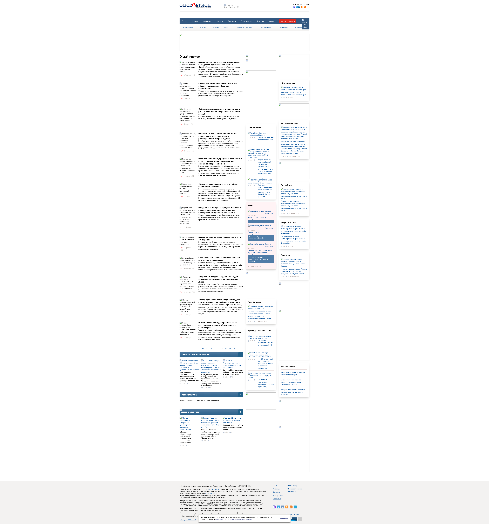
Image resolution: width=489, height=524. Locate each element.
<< (203, 348)
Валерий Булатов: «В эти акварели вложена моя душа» (233, 427)
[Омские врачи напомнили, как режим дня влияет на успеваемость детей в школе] (261, 308)
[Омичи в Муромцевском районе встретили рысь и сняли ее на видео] (233, 364)
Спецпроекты (254, 127)
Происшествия (246, 21)
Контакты (276, 492)
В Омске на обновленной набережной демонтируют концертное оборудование (185, 437)
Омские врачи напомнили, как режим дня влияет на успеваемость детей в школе (259, 316)
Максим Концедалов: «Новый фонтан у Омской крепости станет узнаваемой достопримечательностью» (191, 376)
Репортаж (285, 255)
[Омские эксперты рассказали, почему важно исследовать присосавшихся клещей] (188, 67)
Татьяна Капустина (269, 212)
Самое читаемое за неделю (195, 354)
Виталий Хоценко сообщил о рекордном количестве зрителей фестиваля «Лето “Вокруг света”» (210, 434)
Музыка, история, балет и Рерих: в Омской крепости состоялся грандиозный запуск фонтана (294, 271)
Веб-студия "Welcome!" (188, 520)
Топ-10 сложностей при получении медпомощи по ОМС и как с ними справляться (266, 363)
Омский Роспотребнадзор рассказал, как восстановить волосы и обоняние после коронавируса (217, 325)
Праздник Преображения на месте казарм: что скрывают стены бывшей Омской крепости (265, 191)
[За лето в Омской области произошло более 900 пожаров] (294, 88)
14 (226, 348)
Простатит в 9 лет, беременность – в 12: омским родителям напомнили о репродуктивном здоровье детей (217, 136)
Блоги (226, 27)
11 (215, 348)
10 (211, 348)
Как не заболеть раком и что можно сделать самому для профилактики (219, 258)
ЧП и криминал (288, 83)
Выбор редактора (190, 411)
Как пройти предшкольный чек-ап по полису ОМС (265, 342)
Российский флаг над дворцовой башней (266, 138)
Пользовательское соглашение (295, 490)
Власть (195, 21)
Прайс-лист (277, 499)
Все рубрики (278, 495)
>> (241, 348)
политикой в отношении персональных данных (233, 519)
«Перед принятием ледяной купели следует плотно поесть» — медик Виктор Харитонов (219, 300)
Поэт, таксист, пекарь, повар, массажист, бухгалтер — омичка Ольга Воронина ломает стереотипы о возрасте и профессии (211, 380)
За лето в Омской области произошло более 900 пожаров (293, 93)
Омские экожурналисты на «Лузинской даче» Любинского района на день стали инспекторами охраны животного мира (294, 206)
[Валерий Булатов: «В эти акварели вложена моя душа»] (233, 420)
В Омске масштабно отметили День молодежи (199, 401)
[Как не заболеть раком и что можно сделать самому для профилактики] (188, 261)
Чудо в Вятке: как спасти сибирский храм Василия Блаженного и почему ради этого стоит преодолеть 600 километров (265, 167)
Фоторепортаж (189, 394)
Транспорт (232, 21)
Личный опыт (283, 27)
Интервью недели (289, 123)
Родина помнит (254, 232)
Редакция (276, 489)
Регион (184, 21)
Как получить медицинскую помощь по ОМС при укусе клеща (266, 383)
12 (218, 348)
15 (230, 348)
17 (237, 348)
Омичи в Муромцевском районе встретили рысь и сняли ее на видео (233, 372)
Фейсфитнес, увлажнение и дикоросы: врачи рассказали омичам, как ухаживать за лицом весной (219, 111)
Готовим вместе (300, 27)
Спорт (271, 21)
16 (234, 348)
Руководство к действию (244, 27)
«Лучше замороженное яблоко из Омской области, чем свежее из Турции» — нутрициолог (217, 86)
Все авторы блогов (254, 266)
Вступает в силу (266, 27)
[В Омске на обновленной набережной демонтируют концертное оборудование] (190, 424)
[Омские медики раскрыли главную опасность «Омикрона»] (188, 240)
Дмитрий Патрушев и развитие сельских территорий (293, 373)
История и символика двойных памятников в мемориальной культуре (293, 391)
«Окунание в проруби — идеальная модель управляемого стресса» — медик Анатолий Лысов (218, 279)
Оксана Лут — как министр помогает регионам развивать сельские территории (292, 382)
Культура (260, 21)
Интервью (216, 27)
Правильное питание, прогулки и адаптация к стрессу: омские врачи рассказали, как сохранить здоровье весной (220, 161)
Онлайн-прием (188, 27)
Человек (219, 21)
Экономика (207, 21)
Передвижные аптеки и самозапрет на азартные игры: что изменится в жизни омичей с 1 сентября (293, 239)
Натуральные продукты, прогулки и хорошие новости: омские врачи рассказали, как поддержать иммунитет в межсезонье (219, 210)
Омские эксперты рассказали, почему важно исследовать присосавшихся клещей (219, 63)
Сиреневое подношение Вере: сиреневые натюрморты (260, 251)
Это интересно (288, 366)
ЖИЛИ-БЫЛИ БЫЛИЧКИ (257, 218)
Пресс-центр (292, 485)
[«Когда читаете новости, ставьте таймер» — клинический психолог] (188, 188)
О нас (275, 485)
